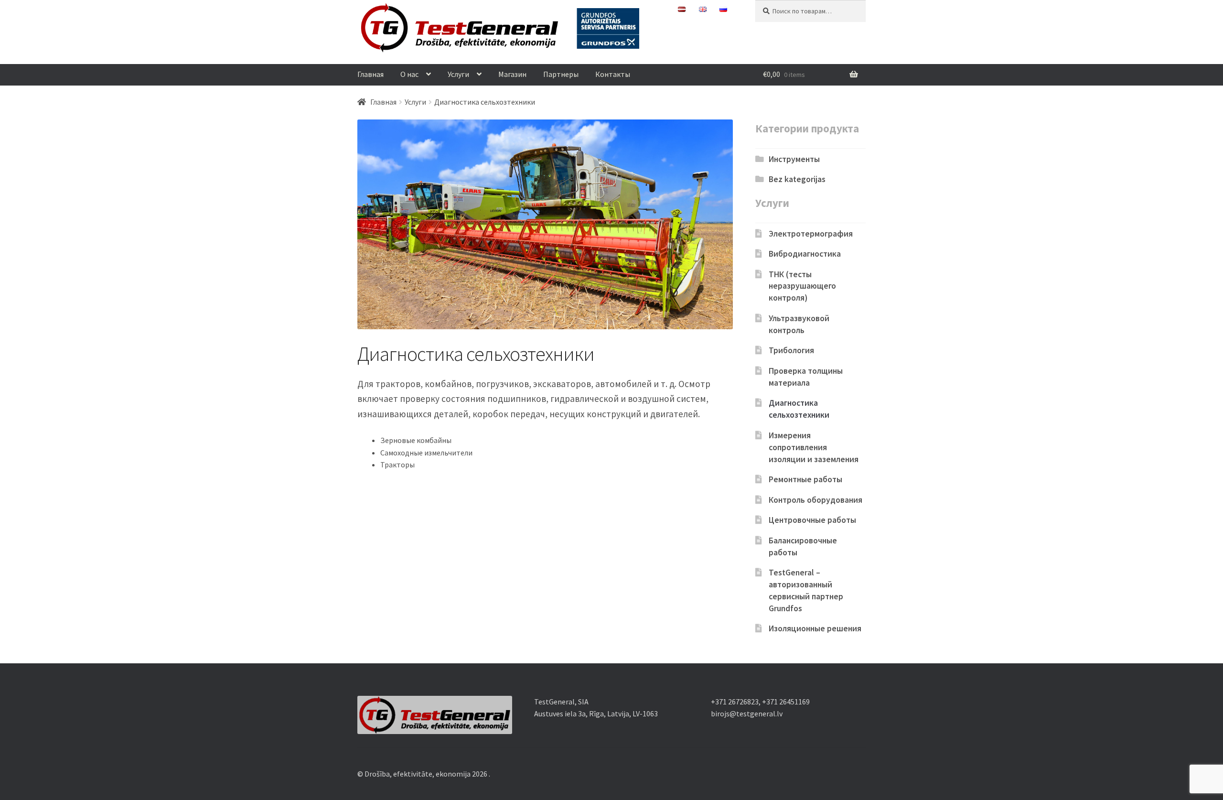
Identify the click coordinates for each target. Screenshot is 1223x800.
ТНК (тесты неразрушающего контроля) (802, 286)
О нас (409, 74)
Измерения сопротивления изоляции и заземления (813, 447)
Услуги (458, 74)
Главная (370, 74)
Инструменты (794, 159)
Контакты (612, 74)
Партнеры (561, 74)
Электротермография (811, 233)
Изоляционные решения (815, 628)
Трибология (791, 350)
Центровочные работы (812, 520)
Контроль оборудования (815, 500)
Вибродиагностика (805, 254)
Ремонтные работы (805, 479)
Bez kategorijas (797, 179)
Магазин (512, 74)
